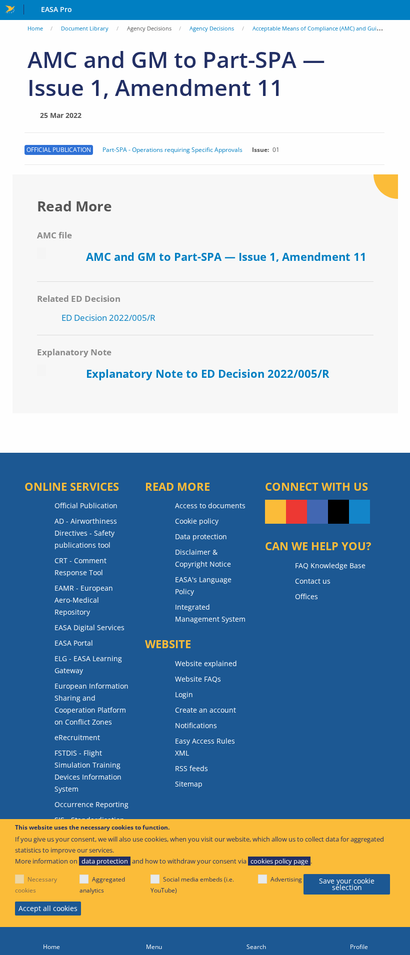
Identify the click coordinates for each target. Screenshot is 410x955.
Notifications (196, 725)
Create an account (205, 710)
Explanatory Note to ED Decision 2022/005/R (208, 373)
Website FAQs (198, 679)
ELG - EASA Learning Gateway (88, 664)
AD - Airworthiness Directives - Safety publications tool (85, 533)
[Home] (51, 941)
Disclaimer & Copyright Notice (203, 558)
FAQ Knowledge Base (330, 565)
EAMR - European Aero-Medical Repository (83, 600)
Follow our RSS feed (275, 512)
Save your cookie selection (346, 884)
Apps (400, 10)
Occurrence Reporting (91, 804)
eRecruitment (77, 737)
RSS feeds (191, 768)
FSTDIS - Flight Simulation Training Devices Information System (88, 771)
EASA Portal (73, 643)
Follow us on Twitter (338, 512)
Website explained (206, 663)
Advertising (286, 879)
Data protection (201, 536)
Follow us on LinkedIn (359, 512)
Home (35, 28)
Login (184, 694)
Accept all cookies (48, 908)
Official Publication (86, 505)
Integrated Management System (210, 613)
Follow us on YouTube (296, 512)
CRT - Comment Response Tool (80, 566)
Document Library (84, 28)
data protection (105, 861)
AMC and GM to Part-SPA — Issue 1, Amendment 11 (226, 256)
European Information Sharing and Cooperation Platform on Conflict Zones (91, 704)
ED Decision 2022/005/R (109, 317)
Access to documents (210, 505)
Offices (306, 596)
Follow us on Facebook (317, 512)
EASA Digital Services (89, 627)
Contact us (312, 581)
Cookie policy (196, 521)
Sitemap (188, 784)
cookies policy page (279, 861)
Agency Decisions (212, 28)
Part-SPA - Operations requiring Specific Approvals (172, 150)
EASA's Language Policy (203, 585)
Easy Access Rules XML (205, 747)
